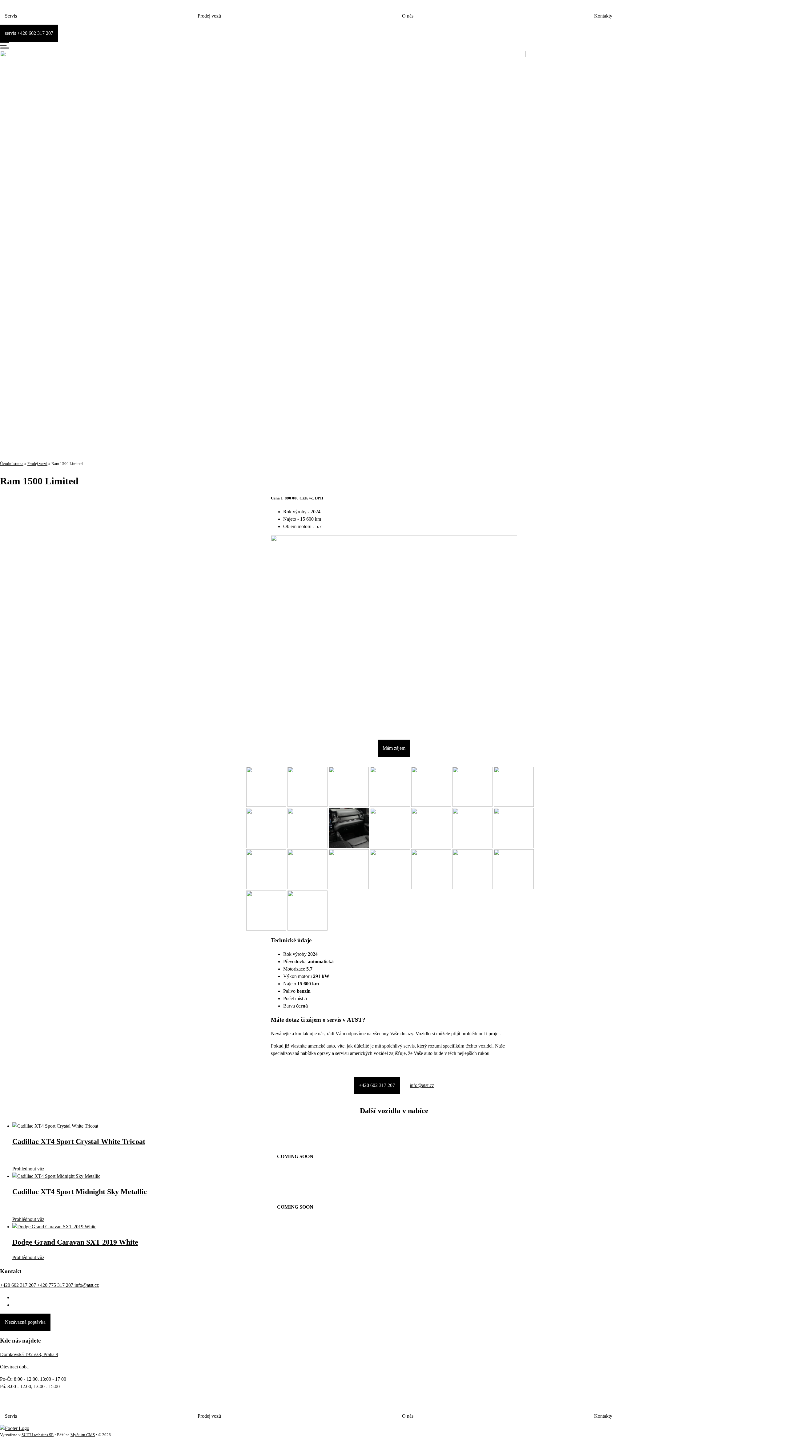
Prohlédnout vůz (28, 1168)
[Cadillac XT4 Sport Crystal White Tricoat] (55, 1126)
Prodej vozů (209, 15)
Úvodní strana (11, 464)
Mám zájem (394, 748)
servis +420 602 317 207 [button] (29, 33)
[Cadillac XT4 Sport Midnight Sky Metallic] (56, 1176)
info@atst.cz (422, 1085)
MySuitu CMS (82, 1435)
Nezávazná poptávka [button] (25, 1322)
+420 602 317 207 (377, 1085)
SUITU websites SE (38, 1435)
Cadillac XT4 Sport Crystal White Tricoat (78, 1141)
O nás (407, 15)
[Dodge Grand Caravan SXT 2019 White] (54, 1226)
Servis (11, 15)
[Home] (14, 1428)
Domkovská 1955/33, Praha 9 (29, 1354)
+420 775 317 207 (55, 1285)
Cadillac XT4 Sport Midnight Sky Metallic (79, 1192)
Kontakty (603, 15)
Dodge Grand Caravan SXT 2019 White (75, 1242)
